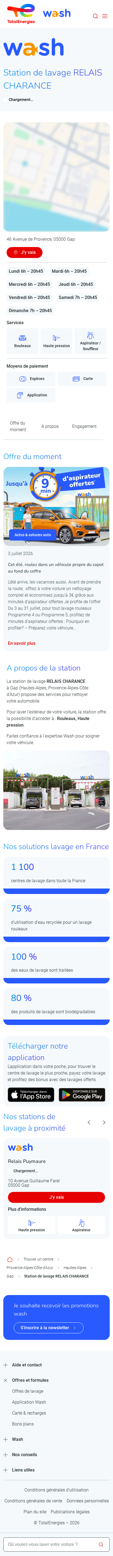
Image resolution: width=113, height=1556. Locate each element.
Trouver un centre (38, 1259)
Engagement (84, 426)
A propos (50, 426)
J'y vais (56, 1197)
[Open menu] (105, 16)
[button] (95, 16)
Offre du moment (18, 426)
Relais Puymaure (27, 1161)
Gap (10, 1276)
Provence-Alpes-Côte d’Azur (30, 1267)
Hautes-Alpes (75, 1267)
